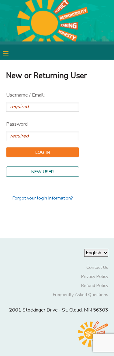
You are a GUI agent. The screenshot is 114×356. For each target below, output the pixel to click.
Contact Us (97, 267)
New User (42, 172)
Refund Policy (94, 285)
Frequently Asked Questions (80, 295)
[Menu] (10, 52)
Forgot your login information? (42, 198)
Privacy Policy (94, 276)
